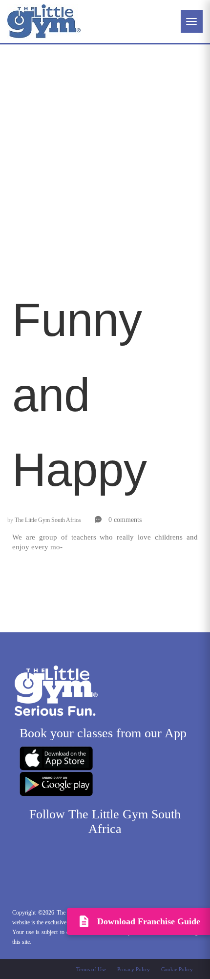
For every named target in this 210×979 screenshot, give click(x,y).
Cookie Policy (177, 969)
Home (22, 140)
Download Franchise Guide (148, 921)
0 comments (124, 519)
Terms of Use (91, 969)
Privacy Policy (133, 969)
